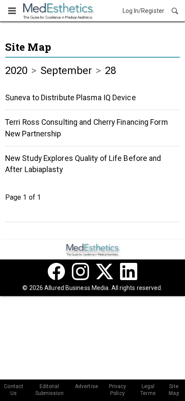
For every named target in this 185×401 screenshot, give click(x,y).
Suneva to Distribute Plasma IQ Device (70, 97)
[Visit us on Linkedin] (128, 271)
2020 (16, 71)
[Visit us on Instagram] (80, 271)
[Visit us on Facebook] (56, 271)
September (66, 71)
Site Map (28, 47)
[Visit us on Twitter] (104, 271)
